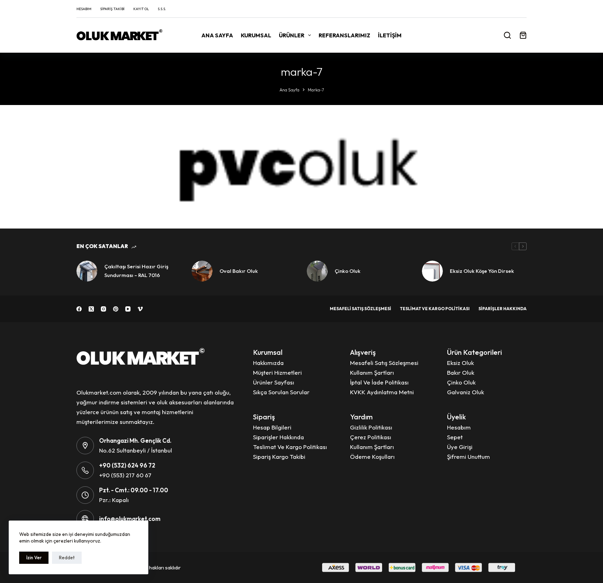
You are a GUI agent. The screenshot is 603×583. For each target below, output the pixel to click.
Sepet (455, 437)
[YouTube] (128, 309)
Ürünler (291, 35)
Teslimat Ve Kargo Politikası (435, 308)
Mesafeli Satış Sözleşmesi (360, 308)
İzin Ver (34, 557)
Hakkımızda (268, 362)
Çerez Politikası (370, 437)
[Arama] (507, 35)
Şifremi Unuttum (468, 456)
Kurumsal (256, 35)
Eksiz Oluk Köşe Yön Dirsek (482, 271)
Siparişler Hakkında (502, 308)
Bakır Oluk (460, 372)
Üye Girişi (459, 446)
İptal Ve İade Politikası (379, 382)
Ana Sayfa (217, 35)
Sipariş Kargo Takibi (279, 456)
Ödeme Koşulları (372, 456)
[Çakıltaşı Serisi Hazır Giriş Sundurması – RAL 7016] (86, 271)
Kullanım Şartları (372, 372)
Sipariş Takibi (112, 9)
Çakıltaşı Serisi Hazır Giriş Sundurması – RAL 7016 (136, 270)
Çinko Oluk (347, 271)
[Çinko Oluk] (317, 271)
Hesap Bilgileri (272, 427)
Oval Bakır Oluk (238, 271)
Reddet (67, 557)
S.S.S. (162, 9)
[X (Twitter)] (91, 309)
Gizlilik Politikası (371, 427)
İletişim (390, 35)
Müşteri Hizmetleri (277, 372)
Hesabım (83, 9)
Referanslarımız (344, 35)
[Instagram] (103, 309)
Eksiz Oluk (460, 362)
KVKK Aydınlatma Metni (382, 392)
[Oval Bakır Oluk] (202, 271)
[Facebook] (79, 309)
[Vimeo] (140, 309)
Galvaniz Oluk (465, 392)
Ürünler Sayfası (273, 382)
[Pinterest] (115, 309)
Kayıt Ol (141, 9)
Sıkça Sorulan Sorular (281, 392)
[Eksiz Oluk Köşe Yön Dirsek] (432, 271)
